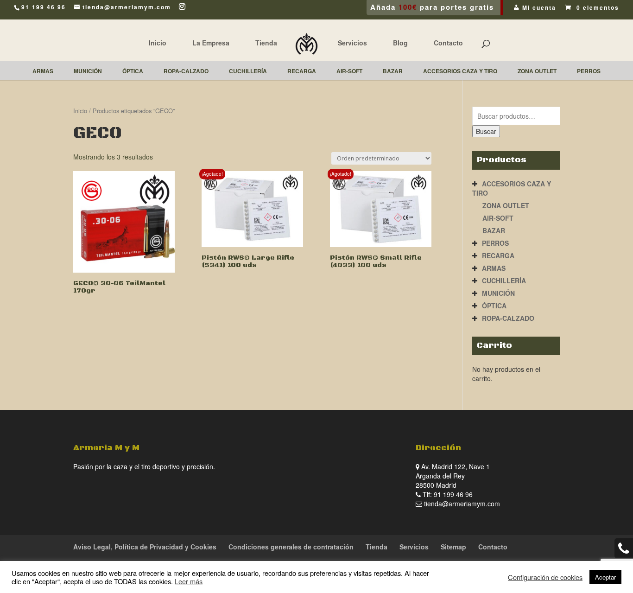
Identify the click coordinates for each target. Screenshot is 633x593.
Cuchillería (504, 280)
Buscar (486, 131)
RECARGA (498, 255)
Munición (498, 293)
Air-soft (497, 218)
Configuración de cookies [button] (545, 577)
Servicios (352, 42)
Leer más (189, 581)
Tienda (266, 42)
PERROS (495, 243)
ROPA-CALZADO (508, 318)
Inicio (157, 42)
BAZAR (493, 230)
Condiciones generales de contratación (291, 546)
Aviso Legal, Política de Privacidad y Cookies (144, 546)
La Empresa (210, 42)
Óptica (494, 305)
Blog (400, 42)
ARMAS (494, 268)
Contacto (448, 42)
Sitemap (453, 546)
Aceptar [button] (605, 577)
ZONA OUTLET (505, 205)
